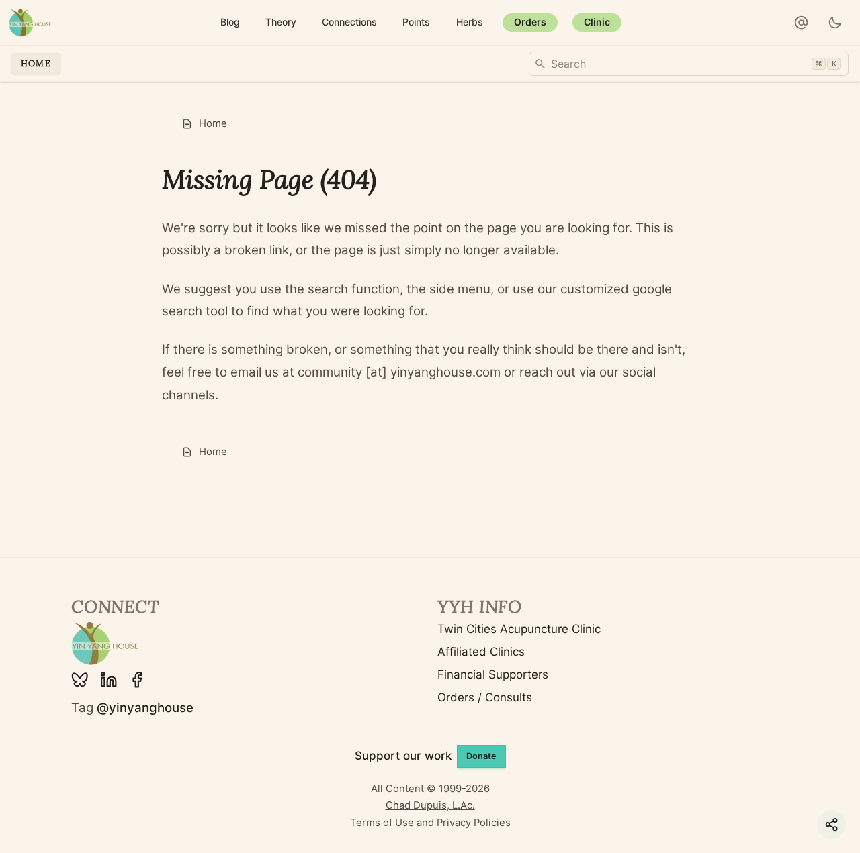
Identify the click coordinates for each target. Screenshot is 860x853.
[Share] (831, 824)
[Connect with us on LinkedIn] (109, 680)
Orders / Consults (484, 697)
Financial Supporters (492, 674)
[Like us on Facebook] (137, 680)
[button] (801, 22)
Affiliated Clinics (481, 651)
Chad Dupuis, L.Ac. (430, 805)
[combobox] (689, 64)
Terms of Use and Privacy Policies (430, 823)
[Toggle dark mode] (835, 22)
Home (36, 63)
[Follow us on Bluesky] (80, 680)
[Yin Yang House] (30, 22)
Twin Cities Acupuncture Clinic (519, 629)
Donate (481, 756)
